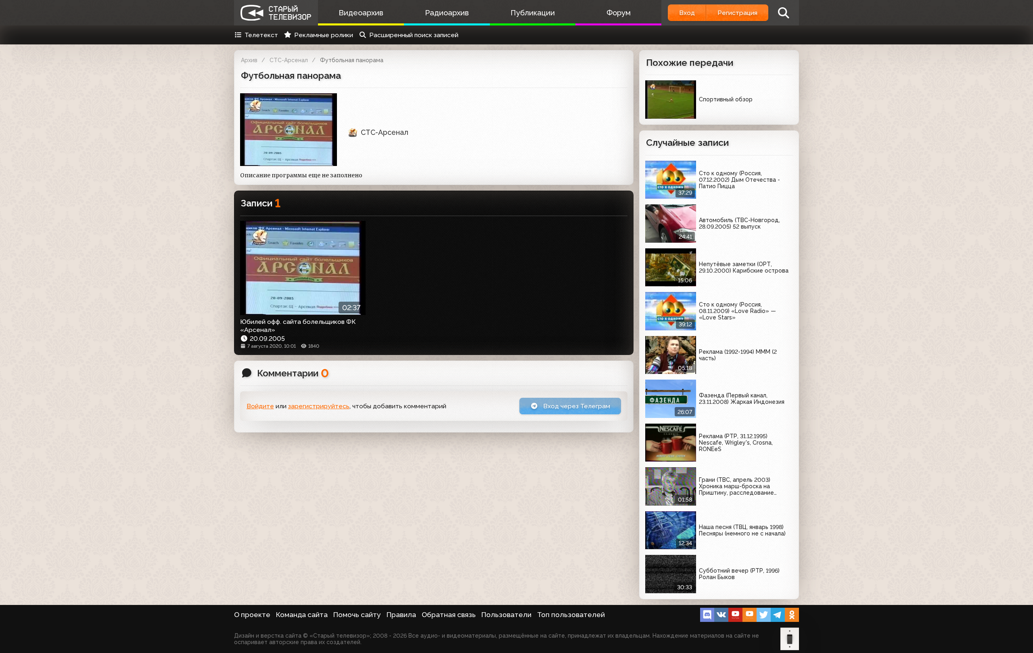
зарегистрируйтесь (318, 406)
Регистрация (737, 13)
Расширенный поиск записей (413, 35)
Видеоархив (361, 12)
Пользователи (506, 615)
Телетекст (261, 35)
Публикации (532, 12)
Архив (249, 60)
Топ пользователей (571, 615)
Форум (618, 12)
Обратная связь (449, 615)
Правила (401, 615)
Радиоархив (447, 12)
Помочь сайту (357, 615)
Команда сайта (302, 615)
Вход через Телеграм (576, 406)
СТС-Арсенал (289, 60)
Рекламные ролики (323, 35)
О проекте (252, 615)
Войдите (260, 406)
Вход (687, 13)
